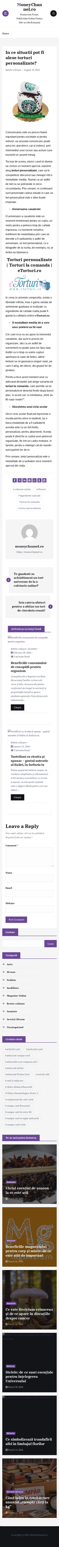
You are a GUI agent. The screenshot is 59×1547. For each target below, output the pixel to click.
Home (5, 33)
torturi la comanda (30, 501)
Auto (9, 964)
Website (10, 903)
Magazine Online (16, 995)
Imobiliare (13, 987)
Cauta (51, 943)
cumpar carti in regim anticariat (23, 1118)
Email (9, 887)
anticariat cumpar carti (18, 1055)
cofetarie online (22, 489)
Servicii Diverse (16, 1019)
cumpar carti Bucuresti (18, 1105)
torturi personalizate (30, 508)
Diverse (11, 972)
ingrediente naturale (30, 495)
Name (9, 872)
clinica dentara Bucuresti (19, 1086)
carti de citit (43, 1074)
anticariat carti (35, 1049)
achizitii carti (13, 1049)
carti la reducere (15, 1080)
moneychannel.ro (29, 546)
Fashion (11, 979)
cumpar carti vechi (16, 1124)
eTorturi (42, 489)
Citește (17, 707)
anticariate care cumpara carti (22, 1061)
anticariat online (15, 1068)
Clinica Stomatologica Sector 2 (22, 1093)
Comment (12, 845)
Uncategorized (15, 1027)
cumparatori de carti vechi (20, 1099)
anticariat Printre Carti (18, 1074)
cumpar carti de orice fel (19, 1112)
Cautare (10, 932)
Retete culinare (13, 69)
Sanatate (32, 648)
